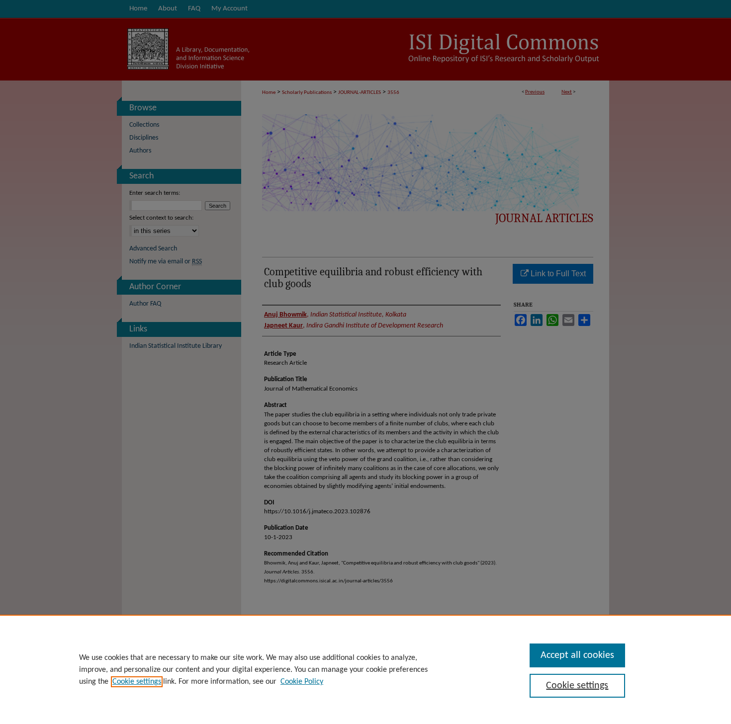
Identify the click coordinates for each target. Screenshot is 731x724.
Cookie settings (136, 682)
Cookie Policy (301, 682)
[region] (365, 669)
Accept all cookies (577, 655)
